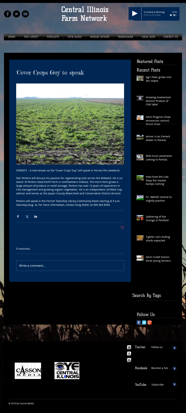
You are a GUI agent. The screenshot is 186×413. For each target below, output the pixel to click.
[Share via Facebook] (18, 216)
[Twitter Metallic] (129, 347)
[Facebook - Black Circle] (7, 13)
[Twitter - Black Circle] (16, 13)
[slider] (175, 15)
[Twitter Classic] (144, 322)
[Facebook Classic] (139, 322)
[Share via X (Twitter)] (27, 216)
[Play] (135, 13)
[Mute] (171, 15)
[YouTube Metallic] (129, 360)
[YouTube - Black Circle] (25, 13)
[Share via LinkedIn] (35, 216)
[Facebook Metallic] (129, 354)
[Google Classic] (149, 322)
